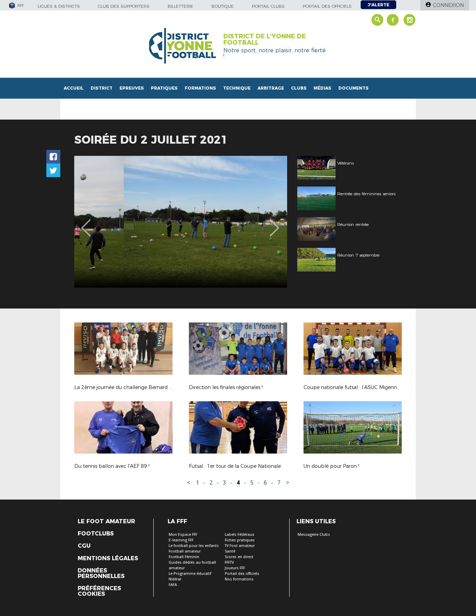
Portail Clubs (268, 6)
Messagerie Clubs (314, 534)
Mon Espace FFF (183, 534)
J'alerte (378, 4)
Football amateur (185, 551)
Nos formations (239, 579)
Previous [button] (86, 223)
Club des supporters (123, 6)
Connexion (448, 5)
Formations (200, 88)
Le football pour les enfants (194, 545)
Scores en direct (239, 557)
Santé (230, 551)
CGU (84, 546)
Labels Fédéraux (239, 534)
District (102, 88)
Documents (353, 88)
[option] (180, 222)
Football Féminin (184, 557)
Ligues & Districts (59, 6)
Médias (322, 88)
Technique (237, 88)
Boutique (223, 6)
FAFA (173, 585)
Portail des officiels (327, 6)
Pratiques (164, 88)
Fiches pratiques (240, 540)
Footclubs (96, 534)
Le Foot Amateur (106, 521)
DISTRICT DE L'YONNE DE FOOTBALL (264, 39)
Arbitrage (271, 88)
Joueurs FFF (235, 568)
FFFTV (229, 562)
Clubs (299, 88)
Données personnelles (101, 573)
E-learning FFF (181, 540)
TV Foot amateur (240, 545)
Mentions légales (108, 558)
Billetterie (180, 6)
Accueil (74, 88)
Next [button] (274, 223)
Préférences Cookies (99, 591)
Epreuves (132, 88)
